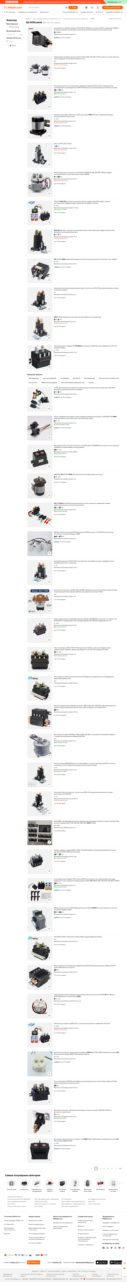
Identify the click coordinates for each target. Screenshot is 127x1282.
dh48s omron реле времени (49, 382)
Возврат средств (83, 1233)
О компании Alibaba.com (12, 1216)
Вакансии (7, 1233)
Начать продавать (108, 1226)
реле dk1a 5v (76, 378)
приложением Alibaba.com (85, 1262)
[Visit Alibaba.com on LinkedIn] (107, 1248)
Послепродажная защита (37, 1233)
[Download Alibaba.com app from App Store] (102, 1262)
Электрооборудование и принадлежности (47, 18)
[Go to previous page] (91, 1168)
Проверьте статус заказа (110, 1230)
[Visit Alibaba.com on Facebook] (103, 1248)
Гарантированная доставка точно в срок (37, 1229)
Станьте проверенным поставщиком (109, 1235)
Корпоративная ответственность (9, 1229)
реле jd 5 (91, 1201)
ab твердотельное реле (97, 1199)
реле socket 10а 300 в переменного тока (73, 382)
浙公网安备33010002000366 (96, 1279)
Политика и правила (35, 1243)
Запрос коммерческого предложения (60, 1227)
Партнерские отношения (110, 1239)
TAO (79, 1271)
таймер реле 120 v (41, 1201)
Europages (92, 1271)
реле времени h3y (89, 378)
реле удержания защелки (17, 1201)
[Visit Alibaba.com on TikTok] (123, 1248)
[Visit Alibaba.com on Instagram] (115, 1248)
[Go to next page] (116, 1168)
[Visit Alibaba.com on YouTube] (119, 1248)
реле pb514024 (64, 378)
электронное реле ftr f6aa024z (19, 1199)
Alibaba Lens (14, 1262)
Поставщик (67, 37)
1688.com (43, 1271)
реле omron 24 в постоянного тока (108, 378)
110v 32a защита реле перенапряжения (47, 1199)
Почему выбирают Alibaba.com (14, 1220)
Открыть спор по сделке (86, 1230)
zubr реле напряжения (69, 1206)
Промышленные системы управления (76, 18)
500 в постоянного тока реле (45, 1204)
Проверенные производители (63, 1223)
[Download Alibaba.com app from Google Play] (116, 1262)
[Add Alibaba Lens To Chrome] (33, 1262)
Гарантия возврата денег (36, 1224)
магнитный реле (94, 1204)
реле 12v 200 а (33, 382)
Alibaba (28, 18)
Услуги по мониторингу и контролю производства (37, 1238)
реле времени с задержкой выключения (74, 1204)
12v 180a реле (66, 1199)
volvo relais (38, 1206)
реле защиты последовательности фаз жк (74, 1201)
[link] (124, 1263)
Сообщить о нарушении (85, 1244)
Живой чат (81, 1226)
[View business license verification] (81, 1279)
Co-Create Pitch (9, 1224)
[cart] (92, 8)
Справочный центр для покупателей (85, 1221)
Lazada (63, 1271)
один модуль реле (34, 378)
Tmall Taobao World (54, 1271)
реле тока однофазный (49, 378)
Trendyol (84, 1271)
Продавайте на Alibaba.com (111, 1223)
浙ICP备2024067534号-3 (114, 1279)
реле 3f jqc (11, 1204)
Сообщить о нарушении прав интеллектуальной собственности (87, 1239)
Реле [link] (92, 18)
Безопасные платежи (35, 1220)
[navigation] (15, 594)
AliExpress (35, 1271)
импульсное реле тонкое (17, 1206)
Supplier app (57, 1262)
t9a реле (91, 382)
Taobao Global (71, 1271)
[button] (66, 7)
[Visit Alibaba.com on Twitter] (111, 1248)
